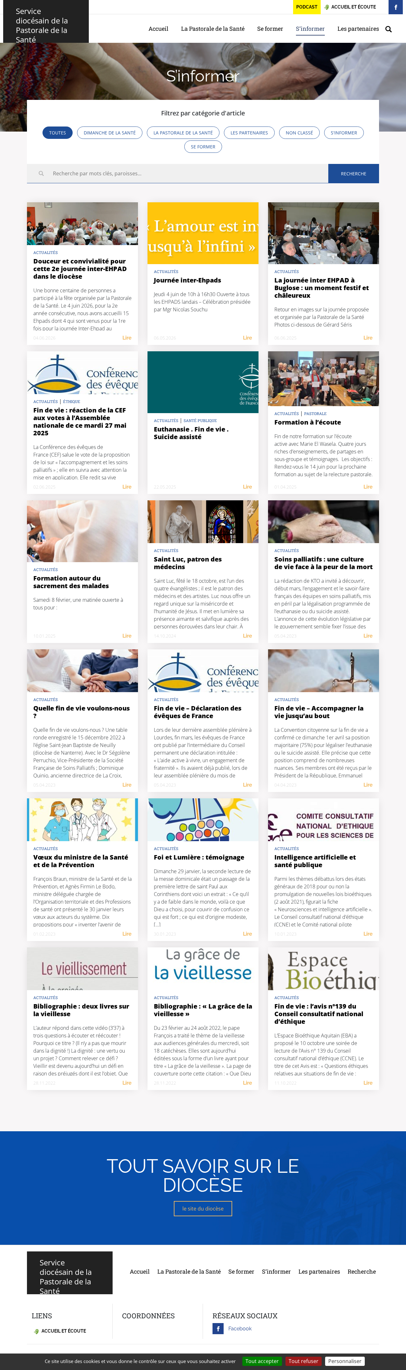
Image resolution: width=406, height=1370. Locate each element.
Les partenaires (358, 28)
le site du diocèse (203, 1208)
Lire (127, 338)
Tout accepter (262, 1361)
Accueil (158, 28)
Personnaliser (345, 1361)
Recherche (362, 1271)
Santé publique (200, 420)
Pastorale (315, 413)
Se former (270, 28)
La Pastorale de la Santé (213, 28)
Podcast (307, 7)
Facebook (240, 1329)
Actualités (45, 252)
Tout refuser (303, 1361)
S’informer (310, 28)
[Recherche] (391, 29)
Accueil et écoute (63, 1331)
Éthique (71, 401)
